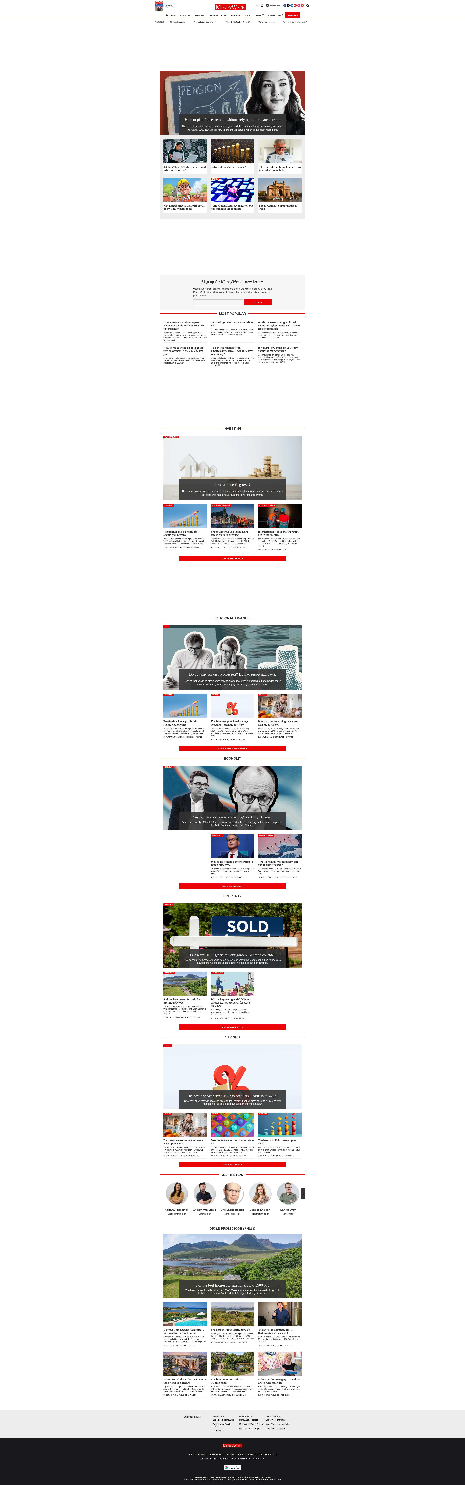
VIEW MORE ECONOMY (232, 886)
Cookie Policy (270, 1454)
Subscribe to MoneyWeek (224, 1420)
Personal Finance (217, 15)
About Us (192, 1454)
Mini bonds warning (177, 22)
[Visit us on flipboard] (302, 5)
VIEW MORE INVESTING (232, 559)
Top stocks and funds (267, 22)
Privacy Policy (255, 1454)
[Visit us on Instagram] (298, 5)
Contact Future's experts (211, 1454)
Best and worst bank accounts (205, 22)
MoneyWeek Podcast (248, 1420)
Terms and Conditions (235, 1454)
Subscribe (293, 15)
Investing (199, 15)
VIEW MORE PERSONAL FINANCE (232, 748)
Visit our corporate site (263, 1477)
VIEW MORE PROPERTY (232, 1027)
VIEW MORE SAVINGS (232, 1165)
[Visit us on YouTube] (295, 5)
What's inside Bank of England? (238, 22)
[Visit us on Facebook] (284, 5)
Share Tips (185, 15)
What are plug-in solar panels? (295, 22)
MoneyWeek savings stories (278, 1424)
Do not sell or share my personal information (242, 1459)
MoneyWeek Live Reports (250, 1429)
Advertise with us (208, 1459)
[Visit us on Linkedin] (291, 5)
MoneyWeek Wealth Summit (251, 1424)
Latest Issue (218, 1430)
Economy (235, 15)
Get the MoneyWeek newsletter (221, 1425)
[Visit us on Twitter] (288, 5)
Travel (248, 15)
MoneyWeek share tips (275, 1420)
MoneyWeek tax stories (276, 1429)
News (172, 15)
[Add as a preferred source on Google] (232, 1467)
